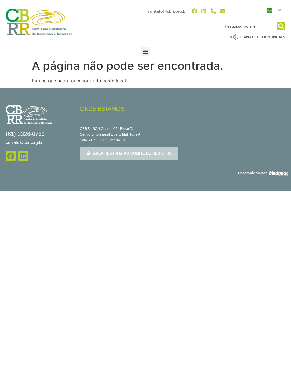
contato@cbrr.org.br (167, 11)
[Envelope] (222, 11)
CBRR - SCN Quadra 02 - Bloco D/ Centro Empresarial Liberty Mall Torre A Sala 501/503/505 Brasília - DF (110, 134)
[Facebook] (194, 11)
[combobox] (249, 26)
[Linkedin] (204, 11)
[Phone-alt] (213, 11)
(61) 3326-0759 (25, 134)
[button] (145, 51)
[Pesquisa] (281, 26)
